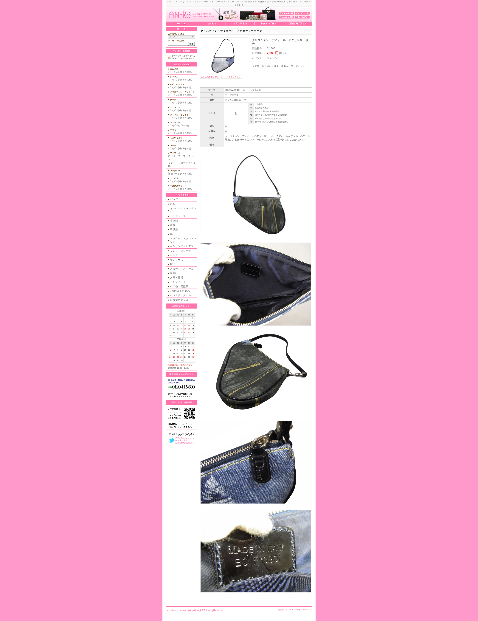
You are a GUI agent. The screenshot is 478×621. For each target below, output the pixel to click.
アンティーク (178, 282)
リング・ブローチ (178, 162)
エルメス (174, 69)
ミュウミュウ (176, 138)
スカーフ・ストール (182, 268)
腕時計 (174, 273)
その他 (188, 72)
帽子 (172, 264)
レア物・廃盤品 (179, 286)
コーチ (173, 145)
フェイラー (175, 178)
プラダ (173, 130)
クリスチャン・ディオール (182, 92)
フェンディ (175, 107)
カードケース (178, 216)
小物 (179, 72)
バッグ (172, 72)
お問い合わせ (217, 610)
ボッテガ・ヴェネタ (179, 115)
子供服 (174, 229)
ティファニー (176, 153)
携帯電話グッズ (179, 299)
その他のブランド (178, 186)
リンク (183, 610)
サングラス (176, 259)
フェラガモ (175, 122)
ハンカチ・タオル (180, 295)
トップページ (172, 610)
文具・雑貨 (176, 277)
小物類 (174, 220)
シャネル (174, 77)
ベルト (174, 255)
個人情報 (192, 610)
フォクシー (175, 171)
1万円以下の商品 (180, 290)
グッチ (173, 100)
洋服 (170, 173)
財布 (172, 203)
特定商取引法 (203, 610)
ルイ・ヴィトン (177, 84)
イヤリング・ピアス (182, 246)
